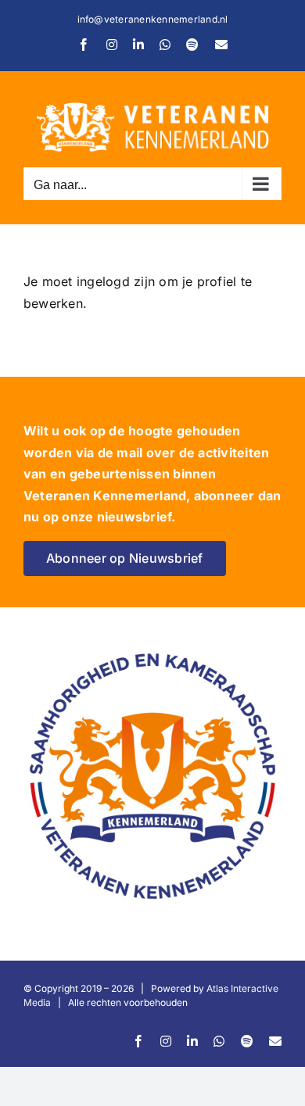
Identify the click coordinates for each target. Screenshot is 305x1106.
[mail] (275, 1041)
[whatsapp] (219, 1041)
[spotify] (247, 1041)
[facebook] (138, 1041)
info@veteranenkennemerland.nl (152, 19)
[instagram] (165, 1041)
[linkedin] (192, 1041)
